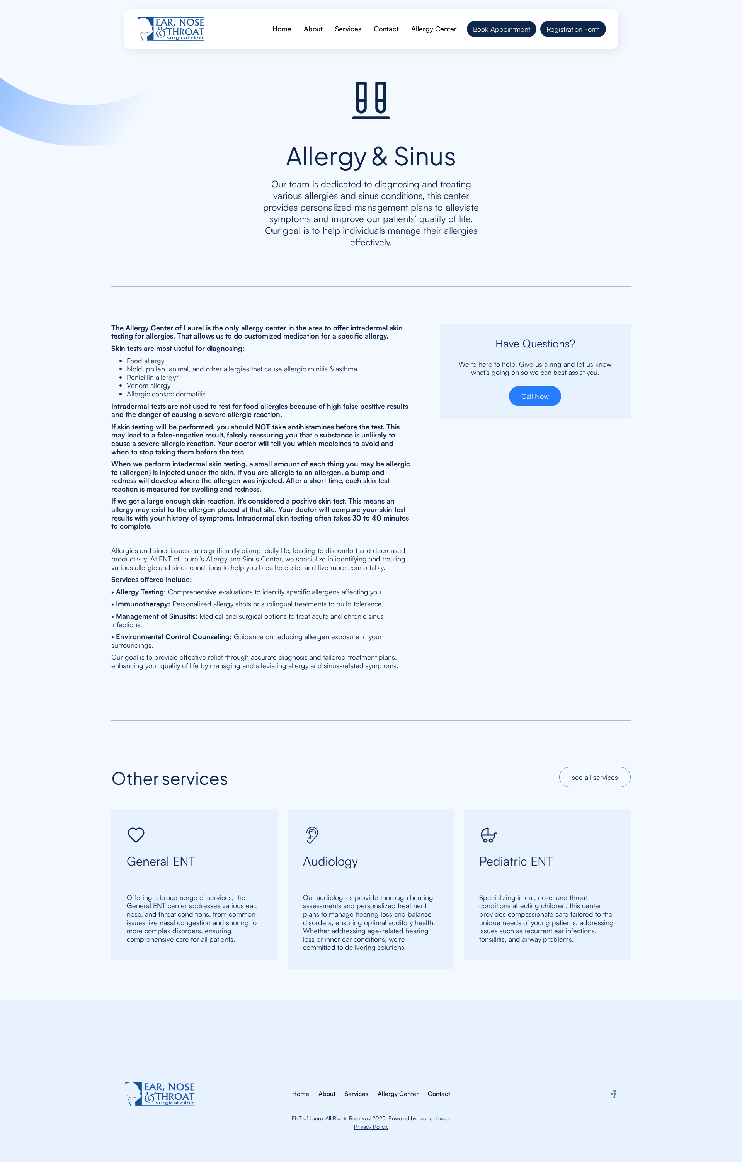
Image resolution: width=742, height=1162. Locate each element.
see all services (595, 777)
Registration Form (573, 29)
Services (348, 28)
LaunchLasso (433, 1118)
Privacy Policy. (371, 1126)
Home (281, 28)
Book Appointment (501, 29)
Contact (386, 28)
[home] (171, 29)
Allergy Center (434, 28)
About (313, 28)
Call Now (535, 396)
